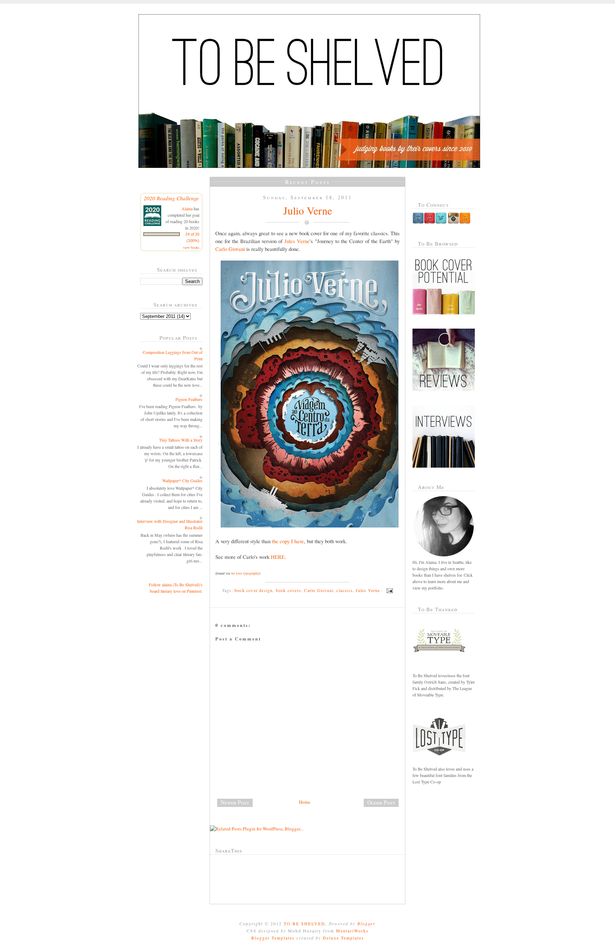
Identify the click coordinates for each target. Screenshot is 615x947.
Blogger (366, 923)
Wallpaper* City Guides (182, 480)
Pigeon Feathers (189, 399)
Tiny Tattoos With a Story (181, 440)
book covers (288, 590)
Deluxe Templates (343, 938)
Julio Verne (307, 210)
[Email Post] (388, 590)
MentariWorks (352, 930)
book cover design (254, 590)
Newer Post (235, 802)
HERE (278, 556)
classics (344, 590)
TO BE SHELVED (304, 923)
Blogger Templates (273, 938)
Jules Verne (297, 241)
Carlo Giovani (230, 248)
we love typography (245, 573)
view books (191, 247)
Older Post (381, 802)
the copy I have (288, 541)
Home (304, 802)
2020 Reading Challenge (171, 198)
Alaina (187, 208)
